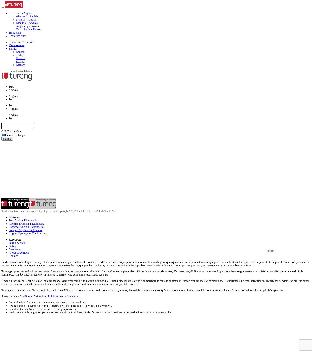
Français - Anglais (26, 19)
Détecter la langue (15, 135)
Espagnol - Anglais (27, 22)
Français (20, 58)
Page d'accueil (17, 242)
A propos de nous (19, 252)
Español (20, 61)
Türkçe (20, 55)
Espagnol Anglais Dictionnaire (26, 226)
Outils (12, 246)
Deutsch (20, 64)
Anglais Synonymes (27, 26)
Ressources (15, 249)
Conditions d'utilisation (33, 296)
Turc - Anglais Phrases (29, 29)
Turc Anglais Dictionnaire (23, 220)
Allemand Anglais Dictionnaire (26, 223)
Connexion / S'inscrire (21, 42)
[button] (13, 48)
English (20, 51)
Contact (13, 255)
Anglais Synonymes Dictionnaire (27, 233)
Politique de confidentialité (63, 296)
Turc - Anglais (24, 13)
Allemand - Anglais (27, 16)
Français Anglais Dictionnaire (25, 230)
